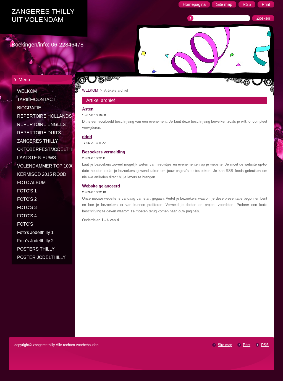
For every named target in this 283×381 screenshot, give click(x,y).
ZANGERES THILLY (37, 141)
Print (246, 345)
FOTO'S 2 (27, 199)
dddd (87, 137)
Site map (225, 345)
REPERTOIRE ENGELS (41, 124)
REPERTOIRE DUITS (39, 132)
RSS (265, 345)
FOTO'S (25, 224)
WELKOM (27, 91)
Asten (87, 109)
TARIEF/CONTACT (36, 99)
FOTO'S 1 (27, 191)
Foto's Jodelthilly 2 (35, 240)
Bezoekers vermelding (103, 152)
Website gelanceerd (101, 186)
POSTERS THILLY (36, 249)
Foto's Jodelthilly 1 (35, 232)
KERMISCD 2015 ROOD (41, 174)
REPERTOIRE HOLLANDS (44, 116)
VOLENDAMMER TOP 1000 (45, 166)
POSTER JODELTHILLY (41, 257)
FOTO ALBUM (31, 182)
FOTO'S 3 (27, 207)
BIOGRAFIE (29, 107)
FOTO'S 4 (27, 215)
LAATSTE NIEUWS (36, 157)
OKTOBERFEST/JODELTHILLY (49, 149)
